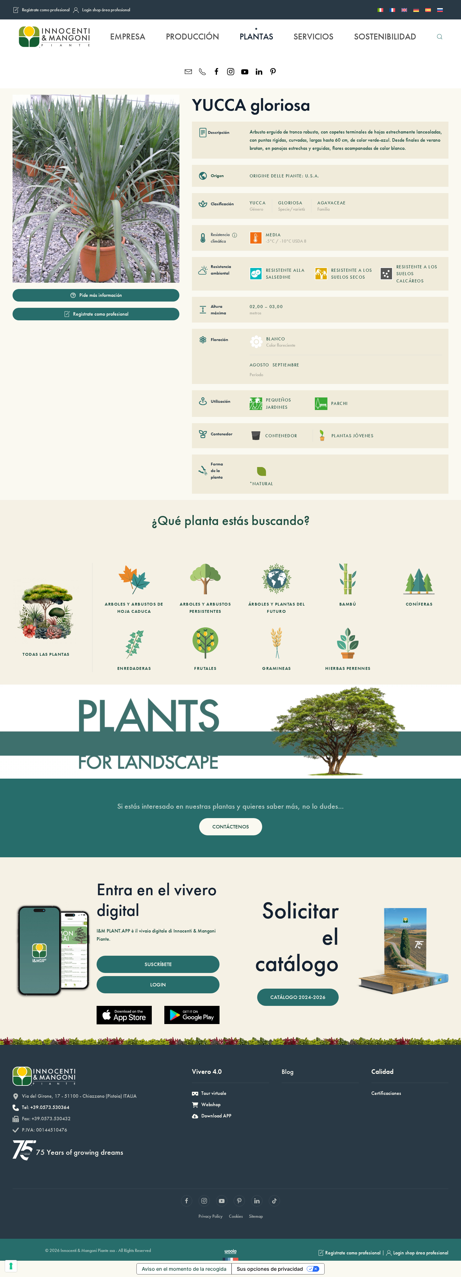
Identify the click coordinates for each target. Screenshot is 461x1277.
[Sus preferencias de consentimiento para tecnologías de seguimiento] (11, 1266)
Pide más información (100, 295)
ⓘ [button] (234, 235)
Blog (288, 1071)
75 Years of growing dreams (79, 1152)
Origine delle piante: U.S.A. (285, 176)
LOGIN (158, 984)
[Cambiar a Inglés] (404, 10)
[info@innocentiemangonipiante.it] (188, 71)
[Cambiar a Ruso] (440, 10)
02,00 (256, 306)
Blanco (275, 339)
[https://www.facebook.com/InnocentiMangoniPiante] (216, 71)
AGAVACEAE (331, 203)
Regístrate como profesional (46, 10)
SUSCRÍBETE (158, 964)
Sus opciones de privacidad (270, 1269)
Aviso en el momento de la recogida (184, 1269)
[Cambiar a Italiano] (380, 10)
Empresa (127, 36)
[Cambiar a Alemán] (416, 10)
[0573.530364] (202, 71)
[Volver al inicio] (54, 36)
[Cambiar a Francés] (392, 10)
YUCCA (258, 203)
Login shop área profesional (106, 10)
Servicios (313, 36)
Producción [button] (192, 36)
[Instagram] (231, 71)
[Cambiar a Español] (428, 10)
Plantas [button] (256, 36)
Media (273, 235)
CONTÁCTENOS (230, 826)
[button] (439, 36)
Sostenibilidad (385, 36)
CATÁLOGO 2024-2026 (298, 997)
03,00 (276, 306)
